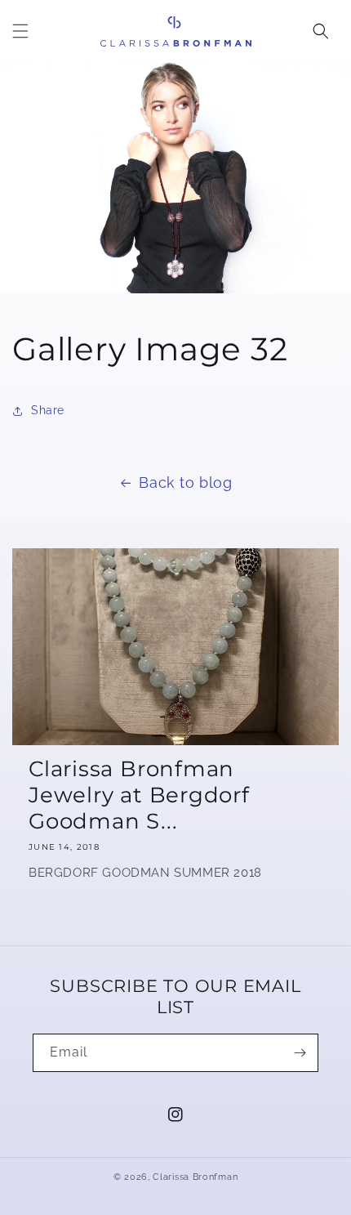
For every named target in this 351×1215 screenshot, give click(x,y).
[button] (20, 31)
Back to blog (185, 482)
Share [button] (47, 410)
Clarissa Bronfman (195, 1177)
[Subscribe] (300, 1053)
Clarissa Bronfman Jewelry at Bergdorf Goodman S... (139, 795)
